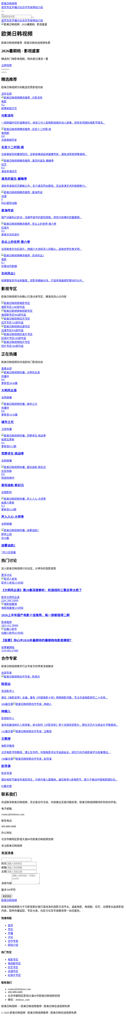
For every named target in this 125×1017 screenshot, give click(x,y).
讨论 (19, 7)
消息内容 (6, 883)
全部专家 (6, 672)
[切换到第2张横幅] (5, 69)
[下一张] (2, 72)
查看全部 (6, 368)
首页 (4, 7)
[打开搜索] (2, 11)
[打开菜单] (2, 14)
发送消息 (7, 896)
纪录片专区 (14, 975)
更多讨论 (6, 575)
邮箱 (4, 867)
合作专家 (27, 7)
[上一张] (5, 72)
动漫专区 (13, 971)
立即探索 (6, 65)
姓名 (4, 863)
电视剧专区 (14, 963)
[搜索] (32, 17)
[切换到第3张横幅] (8, 69)
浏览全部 (6, 93)
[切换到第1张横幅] (2, 69)
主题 (4, 871)
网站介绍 (38, 7)
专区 (9, 7)
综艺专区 (13, 967)
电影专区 (13, 959)
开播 (14, 7)
